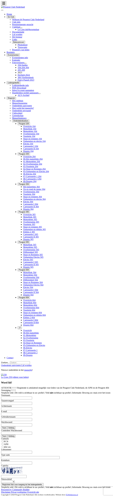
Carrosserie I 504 (30, 290)
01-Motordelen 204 (31, 161)
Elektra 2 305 (29, 232)
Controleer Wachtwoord (11, 430)
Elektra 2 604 (29, 317)
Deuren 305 (28, 239)
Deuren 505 (28, 267)
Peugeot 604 (24, 298)
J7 (20, 328)
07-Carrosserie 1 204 (32, 176)
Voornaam (5, 395)
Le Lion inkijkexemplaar (28, 29)
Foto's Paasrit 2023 (26, 80)
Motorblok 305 (29, 217)
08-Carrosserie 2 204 (32, 179)
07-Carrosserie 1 (30, 350)
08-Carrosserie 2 (30, 353)
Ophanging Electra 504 (33, 285)
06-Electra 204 (29, 174)
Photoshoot (22, 45)
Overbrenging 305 (31, 222)
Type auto (5, 455)
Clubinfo (5, 439)
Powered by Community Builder (15, 489)
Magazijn (11, 98)
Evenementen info (20, 57)
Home (9, 14)
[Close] (2, 10)
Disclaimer (6, 492)
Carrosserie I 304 (30, 204)
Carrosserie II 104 (31, 148)
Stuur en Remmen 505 (33, 254)
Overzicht (27, 330)
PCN (6, 441)
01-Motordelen (29, 335)
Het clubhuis (17, 100)
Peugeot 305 (24, 212)
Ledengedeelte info (20, 85)
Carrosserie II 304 (31, 206)
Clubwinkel (17, 113)
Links (14, 39)
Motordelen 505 (30, 247)
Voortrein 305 (29, 224)
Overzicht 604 (29, 300)
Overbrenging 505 (31, 249)
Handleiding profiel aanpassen (25, 93)
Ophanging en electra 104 (34, 141)
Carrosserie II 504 (31, 292)
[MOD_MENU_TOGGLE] (3, 3)
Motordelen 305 (30, 219)
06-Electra (27, 348)
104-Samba (23, 65)
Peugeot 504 (24, 270)
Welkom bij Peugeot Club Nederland (28, 19)
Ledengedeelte (13, 83)
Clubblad (16, 27)
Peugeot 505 (24, 242)
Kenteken (5, 460)
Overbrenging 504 (31, 277)
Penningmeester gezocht (22, 24)
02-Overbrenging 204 (32, 164)
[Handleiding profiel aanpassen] (39, 93)
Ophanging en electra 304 (34, 199)
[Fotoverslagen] (25, 63)
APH (6, 444)
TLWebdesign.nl (72, 495)
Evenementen (13, 55)
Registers (11, 52)
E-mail (4, 411)
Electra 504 (28, 287)
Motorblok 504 (29, 272)
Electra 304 (28, 201)
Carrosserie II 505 (31, 264)
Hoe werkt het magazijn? (23, 108)
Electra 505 (28, 259)
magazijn (28, 370)
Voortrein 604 (29, 310)
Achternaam (6, 406)
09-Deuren (28, 355)
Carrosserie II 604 (31, 322)
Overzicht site (33, 492)
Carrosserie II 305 (31, 237)
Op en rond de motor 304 (34, 189)
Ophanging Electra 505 (33, 257)
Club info (16, 22)
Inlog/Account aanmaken (23, 90)
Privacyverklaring (19, 492)
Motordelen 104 (30, 131)
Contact (10, 358)
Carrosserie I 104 (30, 146)
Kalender (16, 60)
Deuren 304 (28, 209)
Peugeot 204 (24, 154)
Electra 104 (28, 144)
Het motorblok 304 (31, 187)
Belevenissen (18, 42)
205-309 (21, 70)
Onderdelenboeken (20, 121)
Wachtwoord (6, 422)
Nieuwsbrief (6, 479)
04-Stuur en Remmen (32, 343)
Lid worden (17, 34)
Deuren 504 (28, 295)
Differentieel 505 (30, 252)
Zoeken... (5, 362)
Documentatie (18, 32)
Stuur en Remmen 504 (33, 282)
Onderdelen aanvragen (22, 105)
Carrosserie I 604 (30, 320)
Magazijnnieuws (19, 118)
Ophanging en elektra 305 (34, 229)
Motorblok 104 (29, 129)
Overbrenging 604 (31, 307)
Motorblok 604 (29, 302)
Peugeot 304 (24, 184)
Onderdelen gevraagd (21, 110)
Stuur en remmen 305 (32, 227)
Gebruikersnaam (8, 417)
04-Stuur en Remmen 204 (34, 169)
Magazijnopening (19, 103)
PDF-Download (19, 88)
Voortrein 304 (29, 194)
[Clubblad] (21, 27)
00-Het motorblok (31, 333)
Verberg (11, 428)
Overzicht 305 (29, 214)
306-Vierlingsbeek (26, 77)
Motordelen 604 (30, 305)
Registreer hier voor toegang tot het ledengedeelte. (22, 484)
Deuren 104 (28, 151)
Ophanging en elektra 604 (34, 315)
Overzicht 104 (29, 126)
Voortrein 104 (29, 136)
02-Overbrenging (30, 338)
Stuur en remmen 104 (32, 139)
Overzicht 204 (29, 156)
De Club (11, 17)
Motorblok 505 (29, 245)
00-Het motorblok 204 (33, 159)
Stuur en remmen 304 (32, 197)
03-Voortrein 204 (30, 166)
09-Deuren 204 (29, 181)
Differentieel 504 (30, 280)
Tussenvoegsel (7, 400)
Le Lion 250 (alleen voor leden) (15, 377)
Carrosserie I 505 (30, 262)
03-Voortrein (28, 340)
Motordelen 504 (30, 275)
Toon (4, 428)
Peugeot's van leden (20, 50)
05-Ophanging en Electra (34, 345)
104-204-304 (23, 67)
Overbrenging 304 (31, 192)
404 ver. (7, 447)
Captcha (4, 465)
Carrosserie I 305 (30, 234)
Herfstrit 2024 (24, 75)
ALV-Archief (23, 95)
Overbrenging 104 (31, 134)
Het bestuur (17, 37)
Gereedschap (17, 115)
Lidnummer (6, 449)
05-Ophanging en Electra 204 (36, 171)
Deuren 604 (28, 325)
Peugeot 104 (24, 124)
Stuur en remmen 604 (32, 312)
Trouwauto (22, 47)
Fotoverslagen (18, 62)
